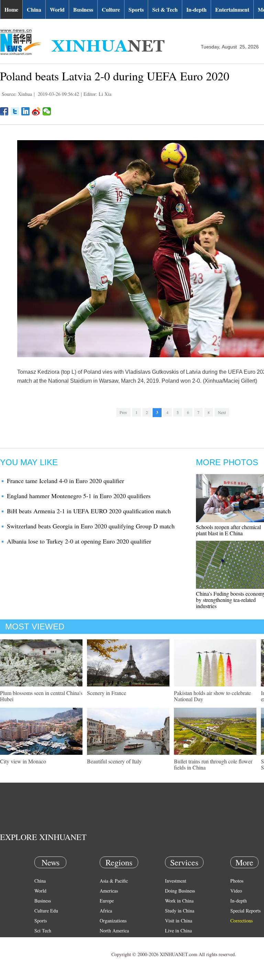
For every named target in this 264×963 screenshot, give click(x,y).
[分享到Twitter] (15, 111)
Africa (106, 910)
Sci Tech (42, 930)
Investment (175, 880)
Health (40, 940)
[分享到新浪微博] (36, 111)
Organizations (113, 920)
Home (11, 9)
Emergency (176, 940)
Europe (107, 900)
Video (236, 890)
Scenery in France (106, 692)
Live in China (178, 930)
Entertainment (232, 9)
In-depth (196, 9)
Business (83, 9)
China (34, 9)
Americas (109, 890)
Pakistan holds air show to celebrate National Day (212, 696)
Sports (136, 9)
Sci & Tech (165, 9)
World (57, 9)
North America (114, 930)
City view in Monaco (23, 761)
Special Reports (245, 910)
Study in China (179, 910)
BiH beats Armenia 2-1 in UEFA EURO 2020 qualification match (89, 511)
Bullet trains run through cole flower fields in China (213, 764)
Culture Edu (46, 910)
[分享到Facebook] (4, 111)
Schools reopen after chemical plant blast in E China (228, 530)
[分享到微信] (47, 111)
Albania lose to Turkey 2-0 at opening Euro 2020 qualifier (79, 541)
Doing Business (180, 890)
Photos (236, 880)
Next (222, 412)
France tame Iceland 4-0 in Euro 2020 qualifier (65, 481)
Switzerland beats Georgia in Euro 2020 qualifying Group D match (91, 526)
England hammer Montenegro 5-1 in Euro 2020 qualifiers (79, 496)
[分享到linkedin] (25, 111)
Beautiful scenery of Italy (114, 761)
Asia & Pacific (114, 880)
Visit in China (178, 920)
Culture (111, 9)
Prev (123, 412)
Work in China (179, 900)
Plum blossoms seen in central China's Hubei (41, 696)
